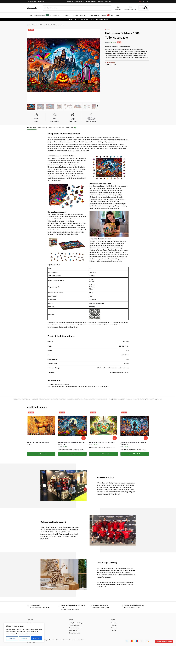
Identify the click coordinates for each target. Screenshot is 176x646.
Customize (12, 638)
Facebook (114, 623)
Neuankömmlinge (102, 399)
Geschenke (35, 25)
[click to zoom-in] (63, 65)
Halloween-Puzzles (52, 399)
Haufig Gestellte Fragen (76, 623)
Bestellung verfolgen (130, 9)
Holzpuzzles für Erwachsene (74, 399)
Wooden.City (32, 8)
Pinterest (113, 628)
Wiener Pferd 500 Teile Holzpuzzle (38, 442)
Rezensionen (71, 127)
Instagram (114, 625)
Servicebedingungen (75, 633)
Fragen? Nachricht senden (164, 641)
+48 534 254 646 (39, 1)
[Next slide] (97, 65)
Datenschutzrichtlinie (75, 628)
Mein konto (118, 9)
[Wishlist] (52, 414)
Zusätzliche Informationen (56, 127)
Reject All (24, 638)
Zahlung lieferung (74, 625)
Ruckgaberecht (73, 630)
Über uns (30, 623)
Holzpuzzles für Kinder (89, 399)
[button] (143, 7)
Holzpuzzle (61, 399)
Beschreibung (42, 127)
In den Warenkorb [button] (41, 454)
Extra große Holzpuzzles (125, 399)
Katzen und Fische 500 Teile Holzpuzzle (102, 442)
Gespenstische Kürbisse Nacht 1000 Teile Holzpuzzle (71, 443)
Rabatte (159, 399)
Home (29, 25)
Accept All (36, 638)
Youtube (113, 630)
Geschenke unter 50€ (139, 399)
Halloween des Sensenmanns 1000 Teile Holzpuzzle (133, 443)
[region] (24, 632)
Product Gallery (31, 127)
